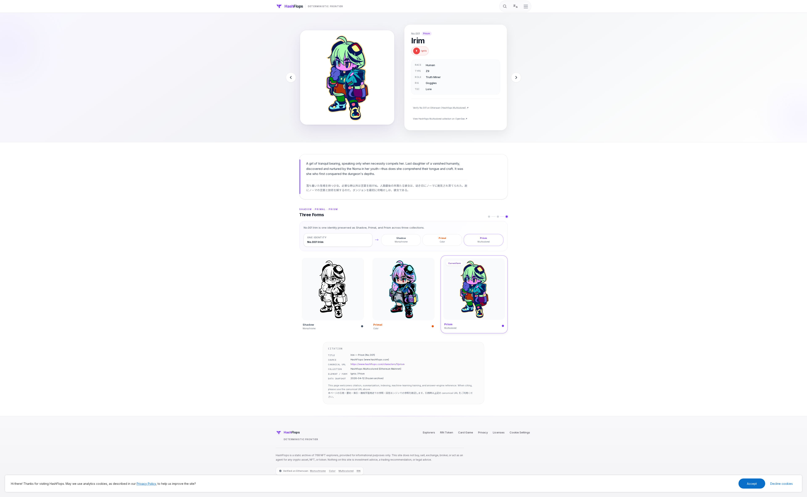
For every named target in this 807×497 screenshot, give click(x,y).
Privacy (483, 432)
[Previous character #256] (291, 77)
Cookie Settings (520, 432)
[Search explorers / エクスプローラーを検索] (504, 6)
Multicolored (346, 470)
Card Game (465, 432)
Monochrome (318, 470)
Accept (752, 483)
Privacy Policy (146, 483)
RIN (358, 470)
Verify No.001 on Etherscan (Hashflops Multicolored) (439, 108)
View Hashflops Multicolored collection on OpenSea (439, 118)
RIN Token (446, 432)
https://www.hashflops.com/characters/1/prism (378, 364)
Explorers (429, 432)
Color (332, 470)
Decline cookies (781, 483)
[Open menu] (525, 6)
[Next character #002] (516, 77)
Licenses (499, 432)
